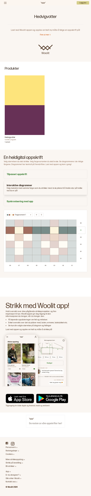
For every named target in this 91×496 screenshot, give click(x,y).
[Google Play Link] (52, 399)
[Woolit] (43, 3)
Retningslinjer (11, 451)
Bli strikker (10, 466)
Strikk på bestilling (13, 463)
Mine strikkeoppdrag (14, 459)
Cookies (9, 454)
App (7, 471)
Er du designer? (12, 475)
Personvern (11, 447)
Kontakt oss (11, 482)
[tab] (45, 174)
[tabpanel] (45, 241)
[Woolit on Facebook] (7, 443)
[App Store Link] (20, 399)
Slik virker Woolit (13, 478)
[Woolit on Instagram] (12, 444)
